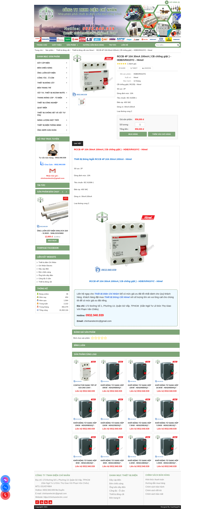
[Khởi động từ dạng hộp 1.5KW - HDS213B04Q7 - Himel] (166, 446)
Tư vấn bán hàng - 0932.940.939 (52, 158)
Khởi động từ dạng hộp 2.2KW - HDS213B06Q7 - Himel (139, 462)
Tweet (134, 68)
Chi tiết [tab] (77, 143)
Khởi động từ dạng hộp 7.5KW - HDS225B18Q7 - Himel (139, 425)
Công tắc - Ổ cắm (45, 78)
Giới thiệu (57, 45)
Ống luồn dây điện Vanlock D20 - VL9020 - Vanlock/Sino (52, 232)
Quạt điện (42, 108)
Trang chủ (42, 45)
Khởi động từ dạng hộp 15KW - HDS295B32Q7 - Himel (85, 425)
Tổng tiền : (124, 129)
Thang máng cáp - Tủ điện (49, 98)
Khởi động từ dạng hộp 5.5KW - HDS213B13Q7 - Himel (166, 425)
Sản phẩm (71, 45)
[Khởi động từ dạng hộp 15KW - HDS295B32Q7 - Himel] (85, 408)
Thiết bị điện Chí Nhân (47, 262)
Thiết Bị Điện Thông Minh (49, 125)
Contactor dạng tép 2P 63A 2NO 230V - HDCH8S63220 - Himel (85, 387)
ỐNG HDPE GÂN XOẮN (46, 130)
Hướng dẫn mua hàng (93, 45)
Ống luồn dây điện (46, 73)
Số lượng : (124, 124)
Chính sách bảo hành (154, 487)
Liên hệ (124, 45)
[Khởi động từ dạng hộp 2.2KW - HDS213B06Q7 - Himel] (139, 446)
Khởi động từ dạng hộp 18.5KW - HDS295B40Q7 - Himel (166, 387)
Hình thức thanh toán (154, 480)
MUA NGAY (52, 241)
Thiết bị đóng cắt (45, 83)
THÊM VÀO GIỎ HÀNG (161, 134)
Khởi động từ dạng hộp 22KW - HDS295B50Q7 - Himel (139, 387)
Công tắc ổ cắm (45, 279)
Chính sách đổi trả (153, 490)
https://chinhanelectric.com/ (55, 497)
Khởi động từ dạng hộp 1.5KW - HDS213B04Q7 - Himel (166, 462)
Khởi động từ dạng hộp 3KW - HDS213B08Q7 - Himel (112, 462)
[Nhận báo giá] (52, 173)
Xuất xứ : (128, 77)
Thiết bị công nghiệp (47, 103)
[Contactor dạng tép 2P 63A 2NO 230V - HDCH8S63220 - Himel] (85, 371)
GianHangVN (175, 507)
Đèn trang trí (44, 88)
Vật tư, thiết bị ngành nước (51, 93)
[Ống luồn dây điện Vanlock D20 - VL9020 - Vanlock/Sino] (52, 212)
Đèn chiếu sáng (44, 68)
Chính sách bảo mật (154, 494)
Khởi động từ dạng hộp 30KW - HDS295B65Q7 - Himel (112, 387)
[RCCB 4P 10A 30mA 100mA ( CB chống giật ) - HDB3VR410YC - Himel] (93, 75)
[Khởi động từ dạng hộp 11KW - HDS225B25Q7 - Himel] (112, 408)
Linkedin (147, 68)
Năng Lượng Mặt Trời (48, 120)
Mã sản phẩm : (126, 74)
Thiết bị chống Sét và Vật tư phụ (51, 114)
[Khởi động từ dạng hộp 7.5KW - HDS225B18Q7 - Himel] (139, 408)
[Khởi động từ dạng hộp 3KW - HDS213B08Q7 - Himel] (112, 446)
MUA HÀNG (133, 134)
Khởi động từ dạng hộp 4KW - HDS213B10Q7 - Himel (85, 462)
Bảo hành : (127, 81)
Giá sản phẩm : (126, 119)
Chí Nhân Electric (45, 266)
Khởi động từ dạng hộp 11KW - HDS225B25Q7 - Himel (112, 425)
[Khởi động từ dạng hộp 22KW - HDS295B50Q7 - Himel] (139, 371)
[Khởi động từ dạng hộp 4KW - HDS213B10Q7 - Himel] (85, 446)
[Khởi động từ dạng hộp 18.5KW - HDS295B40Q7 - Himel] (166, 371)
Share (122, 68)
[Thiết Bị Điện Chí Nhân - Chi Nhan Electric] (107, 42)
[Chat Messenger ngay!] (5, 480)
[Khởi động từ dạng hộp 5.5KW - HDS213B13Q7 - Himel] (166, 408)
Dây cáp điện (43, 63)
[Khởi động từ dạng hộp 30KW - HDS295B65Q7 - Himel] (112, 371)
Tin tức (112, 45)
